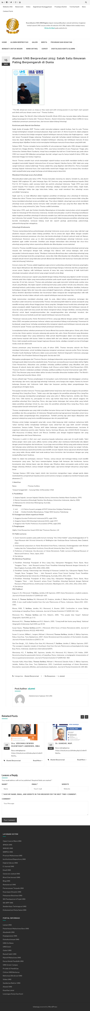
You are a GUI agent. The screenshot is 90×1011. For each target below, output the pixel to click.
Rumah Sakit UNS (9, 954)
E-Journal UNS (8, 866)
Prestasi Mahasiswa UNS (12, 856)
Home (4, 42)
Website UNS (8, 7)
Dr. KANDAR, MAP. (64, 743)
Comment (6, 799)
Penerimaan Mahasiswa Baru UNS (16, 929)
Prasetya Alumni (61, 7)
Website (65, 784)
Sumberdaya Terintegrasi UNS (14, 906)
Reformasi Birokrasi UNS (12, 976)
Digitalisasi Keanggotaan (42, 7)
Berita (44, 42)
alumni (62, 676)
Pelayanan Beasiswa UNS (12, 895)
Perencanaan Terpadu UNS (13, 888)
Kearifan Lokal (8, 990)
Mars (84, 7)
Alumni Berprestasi (19, 42)
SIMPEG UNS (8, 852)
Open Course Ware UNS (12, 841)
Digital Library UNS (10, 863)
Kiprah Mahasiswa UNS (12, 958)
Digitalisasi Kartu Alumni (63, 49)
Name (5, 784)
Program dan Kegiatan (61, 42)
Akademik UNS (8, 932)
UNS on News (8, 943)
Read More (37, 760)
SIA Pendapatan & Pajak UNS (14, 899)
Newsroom (19, 7)
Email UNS (7, 870)
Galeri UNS (7, 950)
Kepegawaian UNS (10, 936)
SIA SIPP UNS (8, 903)
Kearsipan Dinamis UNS (12, 892)
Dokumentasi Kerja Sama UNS (14, 910)
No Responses (50, 676)
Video (28, 7)
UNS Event (7, 947)
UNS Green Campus (10, 965)
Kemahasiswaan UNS (11, 939)
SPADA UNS (7, 845)
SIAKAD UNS (8, 848)
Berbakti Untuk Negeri (12, 49)
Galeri (35, 42)
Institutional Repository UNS (14, 859)
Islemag (36, 1007)
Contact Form (8, 11)
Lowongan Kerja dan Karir (13, 994)
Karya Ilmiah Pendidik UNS (13, 961)
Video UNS (7, 979)
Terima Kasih (74, 7)
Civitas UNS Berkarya (11, 972)
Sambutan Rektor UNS (11, 983)
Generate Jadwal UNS (11, 874)
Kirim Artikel (32, 49)
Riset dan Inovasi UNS (11, 877)
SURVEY (45, 49)
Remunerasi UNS (9, 885)
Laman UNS (7, 925)
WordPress (52, 1007)
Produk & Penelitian (11, 968)
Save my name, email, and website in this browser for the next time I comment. (40, 794)
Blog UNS (6, 881)
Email (35, 784)
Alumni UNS (7, 987)
